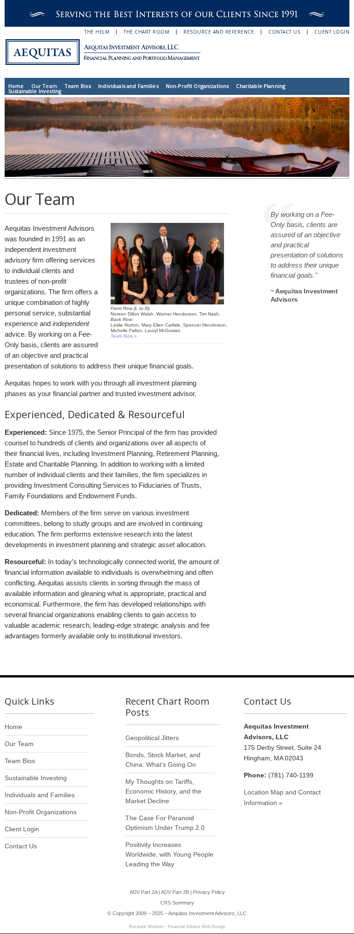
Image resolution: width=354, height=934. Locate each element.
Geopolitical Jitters (152, 737)
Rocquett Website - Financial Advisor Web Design (177, 926)
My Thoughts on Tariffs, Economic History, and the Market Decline (163, 791)
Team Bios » (124, 336)
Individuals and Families (128, 85)
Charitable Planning (260, 85)
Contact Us (284, 32)
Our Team (44, 85)
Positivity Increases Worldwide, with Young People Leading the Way (169, 854)
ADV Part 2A (143, 892)
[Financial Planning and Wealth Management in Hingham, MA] (108, 52)
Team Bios (78, 85)
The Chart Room (146, 32)
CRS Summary (177, 902)
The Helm (96, 32)
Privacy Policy (209, 892)
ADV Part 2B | (177, 892)
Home (16, 85)
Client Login (331, 32)
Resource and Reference (218, 32)
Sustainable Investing (34, 90)
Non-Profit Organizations (197, 85)
